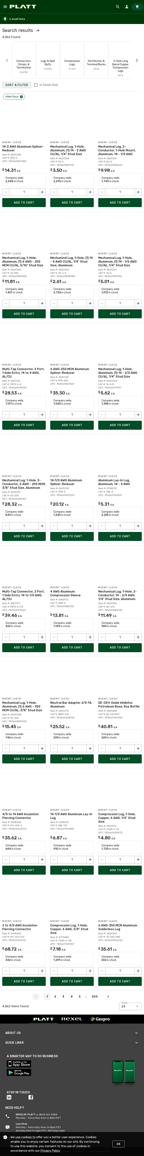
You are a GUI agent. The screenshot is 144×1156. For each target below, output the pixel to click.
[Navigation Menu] (5, 6)
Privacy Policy (50, 1150)
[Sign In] (126, 6)
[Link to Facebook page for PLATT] (39, 1097)
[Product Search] (117, 6)
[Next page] (108, 996)
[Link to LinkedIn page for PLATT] (17, 1097)
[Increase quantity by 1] (42, 192)
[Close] (21, 96)
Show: (125, 1002)
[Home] (23, 6)
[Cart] (137, 7)
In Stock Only (49, 85)
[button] (37, 30)
